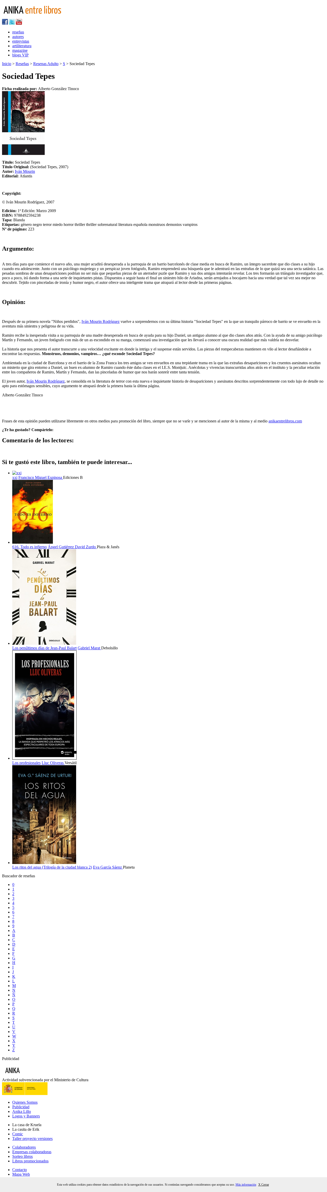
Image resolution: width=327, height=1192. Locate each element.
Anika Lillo (21, 1111)
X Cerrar (263, 1184)
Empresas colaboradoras (31, 1152)
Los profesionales (26, 763)
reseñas (18, 32)
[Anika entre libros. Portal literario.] (35, 16)
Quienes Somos (25, 1102)
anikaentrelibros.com (285, 421)
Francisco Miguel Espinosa (40, 477)
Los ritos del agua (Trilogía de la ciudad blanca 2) (52, 867)
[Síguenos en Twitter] (12, 23)
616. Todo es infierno (29, 547)
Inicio (6, 64)
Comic (17, 1134)
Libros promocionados (30, 1161)
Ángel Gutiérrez (61, 547)
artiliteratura (21, 46)
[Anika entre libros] (28, 1075)
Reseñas (22, 64)
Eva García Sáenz (108, 867)
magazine (20, 50)
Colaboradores (24, 1147)
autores (18, 36)
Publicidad (20, 1107)
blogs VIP (20, 55)
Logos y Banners (26, 1116)
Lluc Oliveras (53, 763)
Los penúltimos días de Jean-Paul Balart (44, 648)
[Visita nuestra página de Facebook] (5, 23)
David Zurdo (86, 547)
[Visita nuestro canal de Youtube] (19, 23)
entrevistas (20, 41)
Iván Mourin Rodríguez (100, 321)
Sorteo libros (22, 1156)
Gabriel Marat (89, 648)
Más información (246, 1184)
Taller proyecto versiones (32, 1138)
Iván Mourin (25, 171)
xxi (14, 477)
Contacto (19, 1169)
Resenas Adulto (46, 64)
